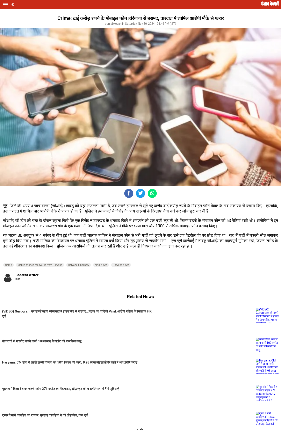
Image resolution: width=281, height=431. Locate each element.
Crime (8, 265)
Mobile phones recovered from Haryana (40, 265)
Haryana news (121, 265)
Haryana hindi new (78, 265)
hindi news (101, 265)
